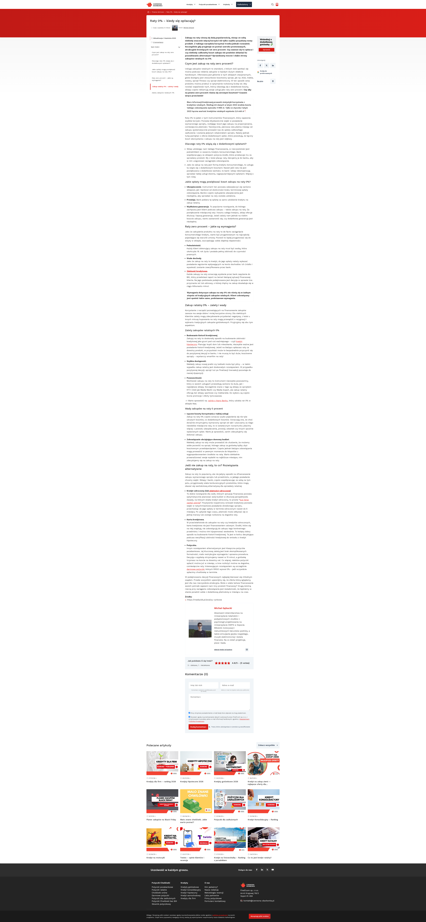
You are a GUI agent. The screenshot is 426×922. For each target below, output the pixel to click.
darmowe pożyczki (195, 569)
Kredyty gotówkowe (190, 887)
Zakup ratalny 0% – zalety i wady (165, 86)
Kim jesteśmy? (211, 887)
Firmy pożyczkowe (213, 898)
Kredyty (190, 4)
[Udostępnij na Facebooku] (260, 65)
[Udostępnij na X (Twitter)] (266, 65)
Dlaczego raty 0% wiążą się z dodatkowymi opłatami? (163, 62)
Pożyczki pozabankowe (208, 4)
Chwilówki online (159, 893)
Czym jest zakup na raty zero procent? (163, 53)
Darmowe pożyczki (160, 895)
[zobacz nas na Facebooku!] (256, 870)
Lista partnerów (212, 895)
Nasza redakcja (212, 890)
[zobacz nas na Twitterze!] (267, 870)
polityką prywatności (220, 915)
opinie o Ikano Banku (218, 400)
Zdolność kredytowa (197, 271)
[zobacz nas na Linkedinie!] (262, 870)
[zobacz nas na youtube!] (272, 870)
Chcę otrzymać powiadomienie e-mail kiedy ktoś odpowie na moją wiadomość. (218, 713)
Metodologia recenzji (214, 893)
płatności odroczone (219, 491)
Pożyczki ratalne (159, 890)
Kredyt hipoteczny (189, 893)
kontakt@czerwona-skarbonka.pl (259, 901)
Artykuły (226, 4)
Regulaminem (244, 719)
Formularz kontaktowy (215, 901)
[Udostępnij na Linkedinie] (273, 65)
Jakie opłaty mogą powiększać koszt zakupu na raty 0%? (163, 71)
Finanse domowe (158, 12)
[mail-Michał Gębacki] (247, 649)
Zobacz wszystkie (266, 745)
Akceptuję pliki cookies (260, 916)
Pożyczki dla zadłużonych (164, 898)
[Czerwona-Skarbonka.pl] (154, 4)
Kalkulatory (242, 4)
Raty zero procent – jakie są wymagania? (162, 79)
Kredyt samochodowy (191, 895)
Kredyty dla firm (188, 898)
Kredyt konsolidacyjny (191, 890)
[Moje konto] (277, 4)
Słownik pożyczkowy (161, 904)
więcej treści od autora (223, 649)
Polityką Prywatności (196, 721)
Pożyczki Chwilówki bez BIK (164, 901)
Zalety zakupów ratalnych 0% (163, 93)
